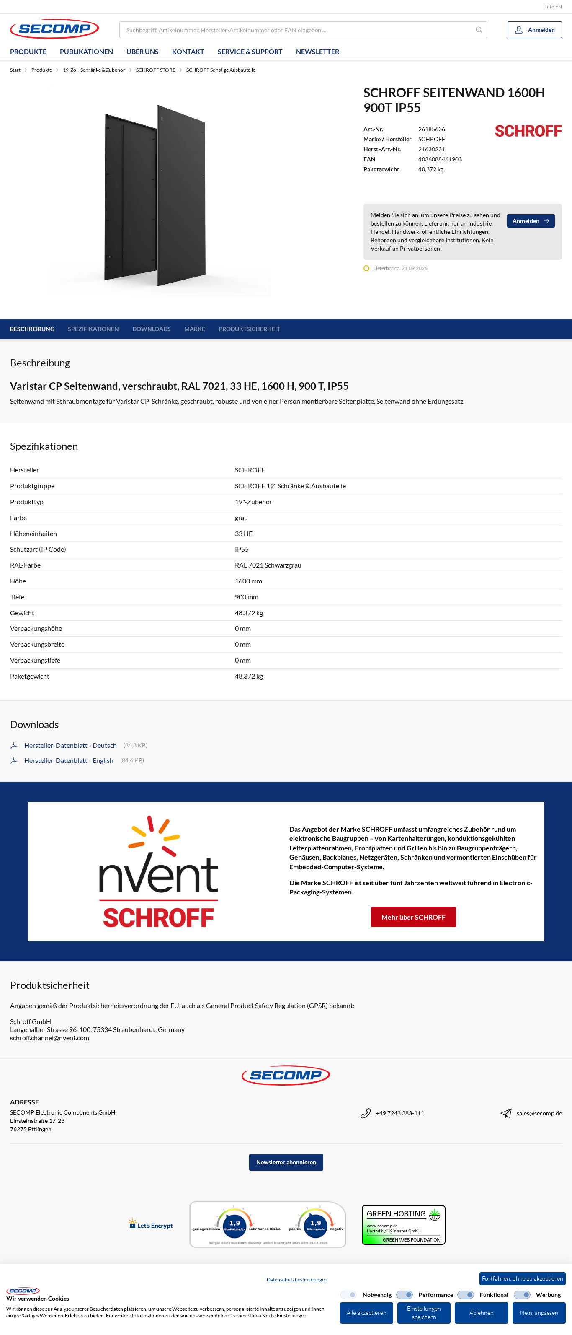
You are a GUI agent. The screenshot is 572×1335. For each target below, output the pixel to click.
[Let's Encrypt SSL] (150, 1224)
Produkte (28, 51)
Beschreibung (32, 328)
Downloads (151, 328)
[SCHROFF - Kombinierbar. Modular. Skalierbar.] (159, 871)
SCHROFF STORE (155, 70)
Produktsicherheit (249, 328)
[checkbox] (348, 1295)
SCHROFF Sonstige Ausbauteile (220, 70)
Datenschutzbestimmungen (297, 1279)
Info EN (553, 6)
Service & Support (250, 51)
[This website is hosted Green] (404, 1225)
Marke (194, 328)
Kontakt (188, 51)
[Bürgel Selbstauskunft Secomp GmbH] (268, 1225)
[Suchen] (479, 29)
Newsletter (317, 51)
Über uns (142, 51)
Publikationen (86, 51)
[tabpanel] (159, 196)
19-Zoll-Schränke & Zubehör (94, 70)
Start (15, 70)
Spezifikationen (93, 328)
